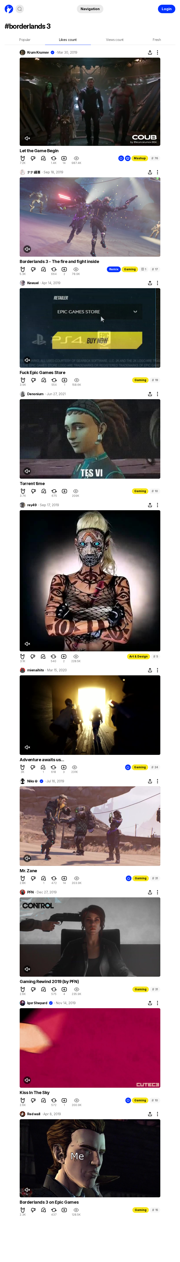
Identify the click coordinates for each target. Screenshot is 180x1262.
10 (155, 491)
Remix (113, 269)
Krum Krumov (38, 52)
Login (167, 9)
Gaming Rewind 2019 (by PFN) (49, 981)
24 (154, 767)
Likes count (68, 40)
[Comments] (43, 158)
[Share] (150, 52)
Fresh (157, 40)
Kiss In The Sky (35, 1092)
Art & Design (138, 656)
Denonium (35, 394)
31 (155, 878)
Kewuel (33, 283)
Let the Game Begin (39, 150)
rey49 (32, 505)
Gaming (130, 269)
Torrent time (32, 483)
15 (155, 1210)
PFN (30, 892)
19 (155, 380)
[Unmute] (27, 138)
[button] (23, 158)
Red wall (33, 1114)
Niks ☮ (32, 781)
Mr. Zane (28, 870)
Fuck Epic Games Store (42, 372)
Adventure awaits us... (42, 759)
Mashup (140, 158)
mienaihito (35, 670)
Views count (114, 40)
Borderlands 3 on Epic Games (49, 1202)
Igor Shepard (37, 1003)
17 (155, 269)
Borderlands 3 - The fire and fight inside (59, 261)
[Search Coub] (19, 9)
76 (154, 158)
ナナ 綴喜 (33, 172)
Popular (24, 40)
